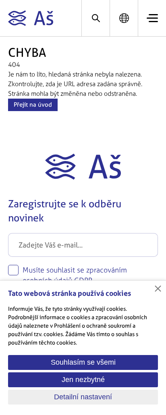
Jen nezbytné (83, 380)
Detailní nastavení (83, 397)
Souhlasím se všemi (83, 362)
